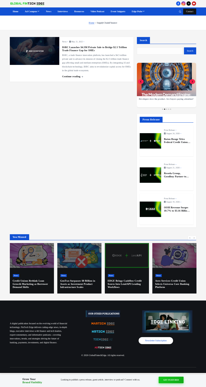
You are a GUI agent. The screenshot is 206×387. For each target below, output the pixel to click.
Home (15, 11)
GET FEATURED (171, 380)
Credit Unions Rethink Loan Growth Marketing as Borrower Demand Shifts (30, 283)
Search (143, 40)
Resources (79, 11)
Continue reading (71, 76)
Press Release (169, 130)
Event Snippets (118, 11)
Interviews (63, 11)
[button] (190, 238)
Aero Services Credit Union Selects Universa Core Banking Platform (172, 283)
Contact (189, 11)
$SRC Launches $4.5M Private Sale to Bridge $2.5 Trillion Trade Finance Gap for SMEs (94, 49)
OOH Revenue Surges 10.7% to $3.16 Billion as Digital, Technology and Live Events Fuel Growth (176, 209)
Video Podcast (97, 11)
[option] (32, 268)
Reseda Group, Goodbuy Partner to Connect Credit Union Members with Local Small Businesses (176, 175)
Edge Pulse (137, 11)
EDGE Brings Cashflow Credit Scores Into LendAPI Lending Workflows (125, 283)
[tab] (162, 109)
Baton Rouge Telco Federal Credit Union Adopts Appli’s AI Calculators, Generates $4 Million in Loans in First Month (176, 141)
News (48, 11)
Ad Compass (31, 11)
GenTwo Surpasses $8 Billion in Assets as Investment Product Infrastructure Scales (77, 283)
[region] (166, 86)
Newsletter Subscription (156, 340)
